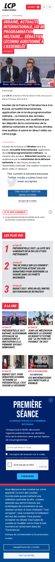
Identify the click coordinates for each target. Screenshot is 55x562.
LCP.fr (9, 95)
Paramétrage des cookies (26, 547)
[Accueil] (9, 10)
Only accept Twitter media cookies (27, 193)
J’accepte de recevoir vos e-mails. (27, 456)
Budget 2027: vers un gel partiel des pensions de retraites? (31, 290)
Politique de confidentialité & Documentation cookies (27, 536)
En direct (32, 7)
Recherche (44, 7)
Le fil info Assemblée (15, 212)
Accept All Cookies (27, 200)
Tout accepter (26, 555)
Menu (49, 7)
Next (50, 212)
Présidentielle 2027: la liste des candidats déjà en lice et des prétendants (31, 251)
